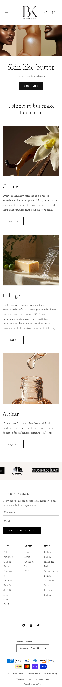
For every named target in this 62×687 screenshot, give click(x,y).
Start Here (31, 86)
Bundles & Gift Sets (7, 590)
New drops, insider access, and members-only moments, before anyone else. (29, 503)
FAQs (27, 571)
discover (13, 221)
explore (13, 444)
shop (13, 340)
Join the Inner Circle (22, 530)
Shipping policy (42, 679)
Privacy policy (51, 674)
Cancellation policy (33, 684)
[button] (7, 12)
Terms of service (23, 679)
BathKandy (18, 674)
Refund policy (34, 674)
